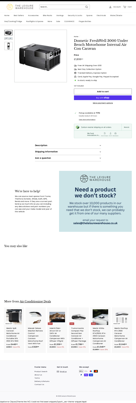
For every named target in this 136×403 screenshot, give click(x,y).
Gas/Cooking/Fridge (13, 21)
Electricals (101, 15)
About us (38, 375)
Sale (58, 21)
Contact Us (39, 384)
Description (41, 145)
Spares (89, 15)
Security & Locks (75, 15)
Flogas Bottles (85, 21)
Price (76, 55)
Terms (37, 378)
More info (126, 127)
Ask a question (43, 158)
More (50, 21)
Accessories (33, 15)
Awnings (60, 15)
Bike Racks (47, 15)
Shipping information (46, 151)
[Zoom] (40, 56)
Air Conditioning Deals (35, 301)
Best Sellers (19, 15)
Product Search (41, 371)
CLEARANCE (69, 21)
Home (6, 15)
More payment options (103, 103)
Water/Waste (116, 15)
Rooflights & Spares (34, 21)
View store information (87, 119)
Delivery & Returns (42, 381)
